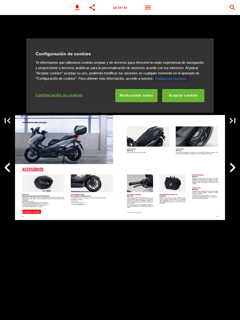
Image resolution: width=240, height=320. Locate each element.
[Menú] (147, 7)
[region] (120, 75)
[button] (77, 7)
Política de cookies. (171, 78)
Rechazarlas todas (136, 95)
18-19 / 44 (120, 7)
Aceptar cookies (183, 95)
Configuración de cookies (59, 95)
